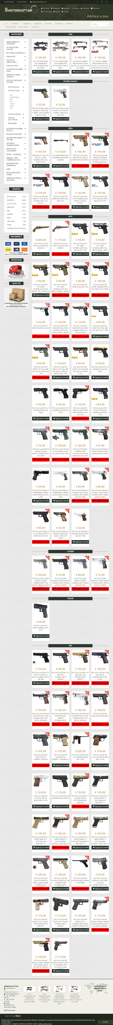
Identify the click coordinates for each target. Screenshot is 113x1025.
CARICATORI (10, 57)
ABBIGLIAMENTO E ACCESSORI (13, 43)
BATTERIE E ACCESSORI (15, 53)
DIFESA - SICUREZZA (13, 154)
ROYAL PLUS (16, 197)
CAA (11, 95)
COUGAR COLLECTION (16, 228)
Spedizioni (66, 8)
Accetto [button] (105, 1022)
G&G (11, 99)
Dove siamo (23, 27)
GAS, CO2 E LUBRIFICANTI (11, 61)
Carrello (66, 11)
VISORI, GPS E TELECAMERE (11, 150)
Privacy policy (47, 11)
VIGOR (12, 106)
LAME (8, 169)
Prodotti (15, 24)
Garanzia (96, 8)
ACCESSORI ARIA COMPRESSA (12, 164)
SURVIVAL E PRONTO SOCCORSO (13, 179)
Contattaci (35, 27)
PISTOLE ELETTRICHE (12, 119)
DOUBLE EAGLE (14, 97)
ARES (16, 218)
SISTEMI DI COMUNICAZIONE (12, 144)
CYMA (16, 225)
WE (11, 108)
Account (57, 11)
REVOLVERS (12, 123)
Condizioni (85, 8)
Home (6, 24)
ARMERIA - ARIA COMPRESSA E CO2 (13, 159)
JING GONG (16, 221)
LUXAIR (12, 104)
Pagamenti (56, 8)
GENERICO (16, 200)
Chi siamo (46, 8)
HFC (11, 101)
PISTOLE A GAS (13, 91)
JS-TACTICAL (16, 204)
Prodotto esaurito (82, 166)
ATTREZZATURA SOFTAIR (12, 48)
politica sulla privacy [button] (45, 1024)
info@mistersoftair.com (38, 2)
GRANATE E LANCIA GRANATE (13, 76)
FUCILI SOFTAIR (12, 66)
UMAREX (16, 214)
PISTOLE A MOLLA (14, 114)
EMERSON (16, 207)
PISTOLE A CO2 (13, 87)
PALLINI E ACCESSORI (14, 134)
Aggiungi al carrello (42, 72)
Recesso (76, 8)
